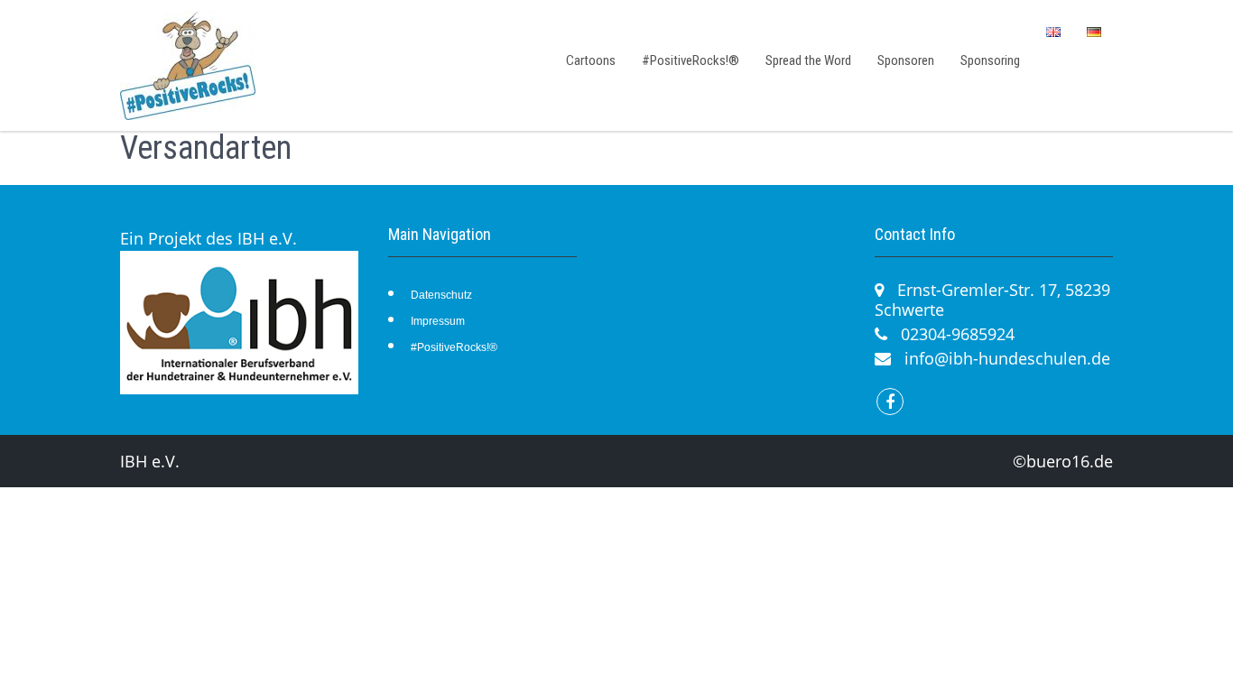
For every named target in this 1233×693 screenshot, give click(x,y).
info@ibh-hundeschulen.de (1007, 358)
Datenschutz (441, 295)
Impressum (438, 321)
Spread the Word (808, 60)
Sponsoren (905, 60)
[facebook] (890, 401)
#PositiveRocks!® (690, 60)
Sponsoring (990, 60)
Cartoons (591, 60)
